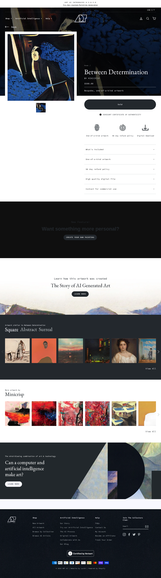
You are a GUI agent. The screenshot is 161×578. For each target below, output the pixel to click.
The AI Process (67, 532)
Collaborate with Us (70, 540)
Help (48, 18)
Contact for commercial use (120, 189)
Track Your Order (103, 540)
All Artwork (38, 527)
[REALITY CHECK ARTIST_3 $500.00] (124, 413)
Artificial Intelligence (28, 18)
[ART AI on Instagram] (124, 534)
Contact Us (100, 527)
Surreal (45, 329)
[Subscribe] (146, 526)
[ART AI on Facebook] (129, 534)
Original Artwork (68, 536)
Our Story (65, 523)
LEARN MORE (13, 484)
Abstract (28, 329)
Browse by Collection (43, 532)
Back (14, 27)
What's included (120, 149)
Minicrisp (94, 78)
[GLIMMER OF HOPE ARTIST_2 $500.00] (97, 350)
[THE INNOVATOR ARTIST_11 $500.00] (17, 350)
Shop (8, 18)
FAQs (97, 523)
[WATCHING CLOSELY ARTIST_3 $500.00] (44, 350)
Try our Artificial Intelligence (76, 527)
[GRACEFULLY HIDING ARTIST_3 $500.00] (70, 413)
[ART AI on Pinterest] (138, 534)
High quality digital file (120, 179)
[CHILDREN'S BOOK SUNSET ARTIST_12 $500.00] (70, 350)
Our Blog (64, 544)
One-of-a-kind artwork (120, 159)
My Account (100, 532)
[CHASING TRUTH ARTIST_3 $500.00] (44, 413)
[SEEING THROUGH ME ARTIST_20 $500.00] (124, 350)
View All (151, 368)
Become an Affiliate (105, 536)
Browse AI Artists (42, 536)
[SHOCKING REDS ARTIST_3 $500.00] (97, 413)
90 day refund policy (120, 169)
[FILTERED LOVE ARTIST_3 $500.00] (17, 413)
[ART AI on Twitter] (134, 534)
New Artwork (38, 523)
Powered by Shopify (96, 568)
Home (86, 65)
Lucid (83, 568)
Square (11, 329)
